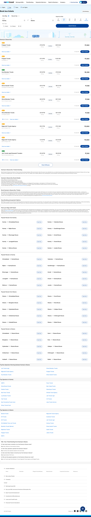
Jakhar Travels (49, 432)
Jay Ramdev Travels (6, 395)
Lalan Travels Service (51, 402)
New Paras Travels (5, 392)
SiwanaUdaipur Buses (55, 309)
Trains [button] (16, 7)
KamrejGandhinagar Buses (56, 228)
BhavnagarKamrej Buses (10, 272)
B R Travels (3, 416)
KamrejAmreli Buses (54, 235)
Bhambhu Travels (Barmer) (7, 426)
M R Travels (4, 420)
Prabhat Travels (5, 389)
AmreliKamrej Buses (54, 272)
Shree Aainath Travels (51, 374)
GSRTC (2, 383)
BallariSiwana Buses (54, 359)
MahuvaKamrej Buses (9, 285)
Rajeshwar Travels (5, 429)
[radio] (6, 16)
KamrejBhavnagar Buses (10, 235)
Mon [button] (81, 20)
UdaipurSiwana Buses (55, 346)
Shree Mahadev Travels (52, 368)
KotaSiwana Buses (54, 340)
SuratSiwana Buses (54, 333)
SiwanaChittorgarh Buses (56, 315)
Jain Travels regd (5, 368)
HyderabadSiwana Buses (10, 346)
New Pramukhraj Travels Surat (8, 402)
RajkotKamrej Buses (9, 265)
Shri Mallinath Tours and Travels (8, 423)
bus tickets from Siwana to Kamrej (20, 185)
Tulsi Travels (4, 399)
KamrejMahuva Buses (9, 248)
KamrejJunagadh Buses (10, 241)
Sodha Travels (49, 429)
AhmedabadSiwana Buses (10, 333)
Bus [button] (10, 7)
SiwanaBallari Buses (54, 322)
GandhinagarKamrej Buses (56, 265)
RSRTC (2, 435)
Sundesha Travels (50, 416)
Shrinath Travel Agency (51, 392)
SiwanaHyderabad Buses (10, 309)
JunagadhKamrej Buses (10, 278)
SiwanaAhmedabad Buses (10, 296)
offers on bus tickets (9, 210)
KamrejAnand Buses (54, 241)
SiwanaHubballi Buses (9, 322)
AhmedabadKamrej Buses (10, 259)
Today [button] (58, 20)
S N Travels (49, 399)
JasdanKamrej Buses (55, 285)
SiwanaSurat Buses (54, 296)
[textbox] (13, 21)
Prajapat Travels (50, 371)
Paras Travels (49, 383)
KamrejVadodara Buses (55, 222)
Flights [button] (3, 7)
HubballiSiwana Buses (9, 359)
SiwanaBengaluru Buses (10, 302)
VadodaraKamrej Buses (55, 259)
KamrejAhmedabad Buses (10, 222)
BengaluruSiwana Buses (10, 340)
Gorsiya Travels (50, 423)
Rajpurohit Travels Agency (7, 371)
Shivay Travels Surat (6, 405)
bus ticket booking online (47, 195)
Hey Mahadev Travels (6, 374)
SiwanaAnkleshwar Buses (10, 315)
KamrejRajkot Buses (9, 228)
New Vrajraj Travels (51, 386)
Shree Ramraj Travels (6, 386)
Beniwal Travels (4, 413)
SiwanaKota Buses (54, 302)
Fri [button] (63, 20)
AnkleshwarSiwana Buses (10, 353)
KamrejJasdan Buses (55, 248)
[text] (2, 7)
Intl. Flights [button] (25, 7)
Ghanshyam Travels (51, 389)
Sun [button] (75, 20)
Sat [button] (69, 20)
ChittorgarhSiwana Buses (56, 353)
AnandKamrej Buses (54, 278)
